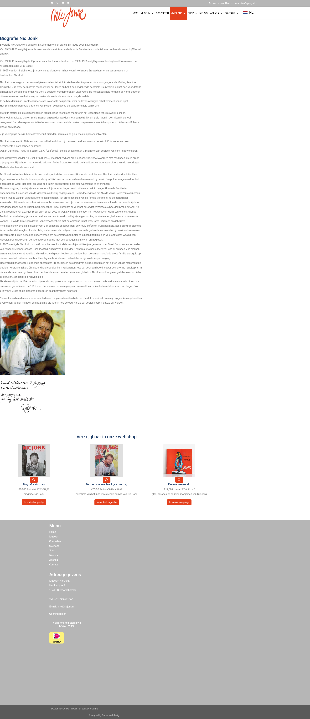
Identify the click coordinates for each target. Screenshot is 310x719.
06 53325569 (233, 3)
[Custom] (68, 3)
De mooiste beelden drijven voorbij (106, 484)
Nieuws (204, 13)
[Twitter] (57, 3)
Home (135, 13)
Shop (191, 13)
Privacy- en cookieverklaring (84, 708)
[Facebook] (52, 3)
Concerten (162, 13)
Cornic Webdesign (111, 715)
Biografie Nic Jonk (34, 484)
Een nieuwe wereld (179, 484)
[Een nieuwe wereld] (179, 460)
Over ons (176, 13)
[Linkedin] (63, 3)
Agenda (214, 13)
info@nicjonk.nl (250, 3)
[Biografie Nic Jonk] (34, 460)
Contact (230, 13)
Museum (145, 13)
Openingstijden (57, 613)
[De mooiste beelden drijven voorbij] (106, 460)
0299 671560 (218, 3)
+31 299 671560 (63, 599)
